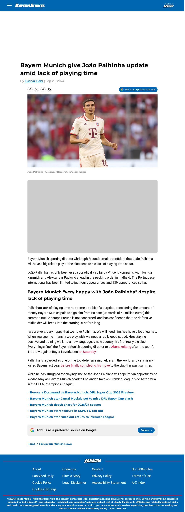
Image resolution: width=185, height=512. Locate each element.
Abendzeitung (121, 347)
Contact (97, 469)
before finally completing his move (85, 365)
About (36, 469)
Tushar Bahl (34, 81)
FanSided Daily (43, 476)
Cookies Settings (44, 489)
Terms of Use (141, 476)
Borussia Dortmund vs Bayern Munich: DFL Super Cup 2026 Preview (82, 392)
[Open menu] (9, 5)
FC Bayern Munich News (55, 443)
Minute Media (23, 498)
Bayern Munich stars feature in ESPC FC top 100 (66, 411)
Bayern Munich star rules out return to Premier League (72, 417)
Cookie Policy (41, 482)
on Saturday (87, 352)
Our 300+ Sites (142, 469)
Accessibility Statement (109, 482)
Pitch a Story (71, 476)
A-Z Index (138, 482)
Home (31, 443)
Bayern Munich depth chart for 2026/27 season (65, 404)
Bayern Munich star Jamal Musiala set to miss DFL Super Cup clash (81, 398)
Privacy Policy (102, 476)
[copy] (49, 89)
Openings (69, 469)
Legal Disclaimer (74, 482)
